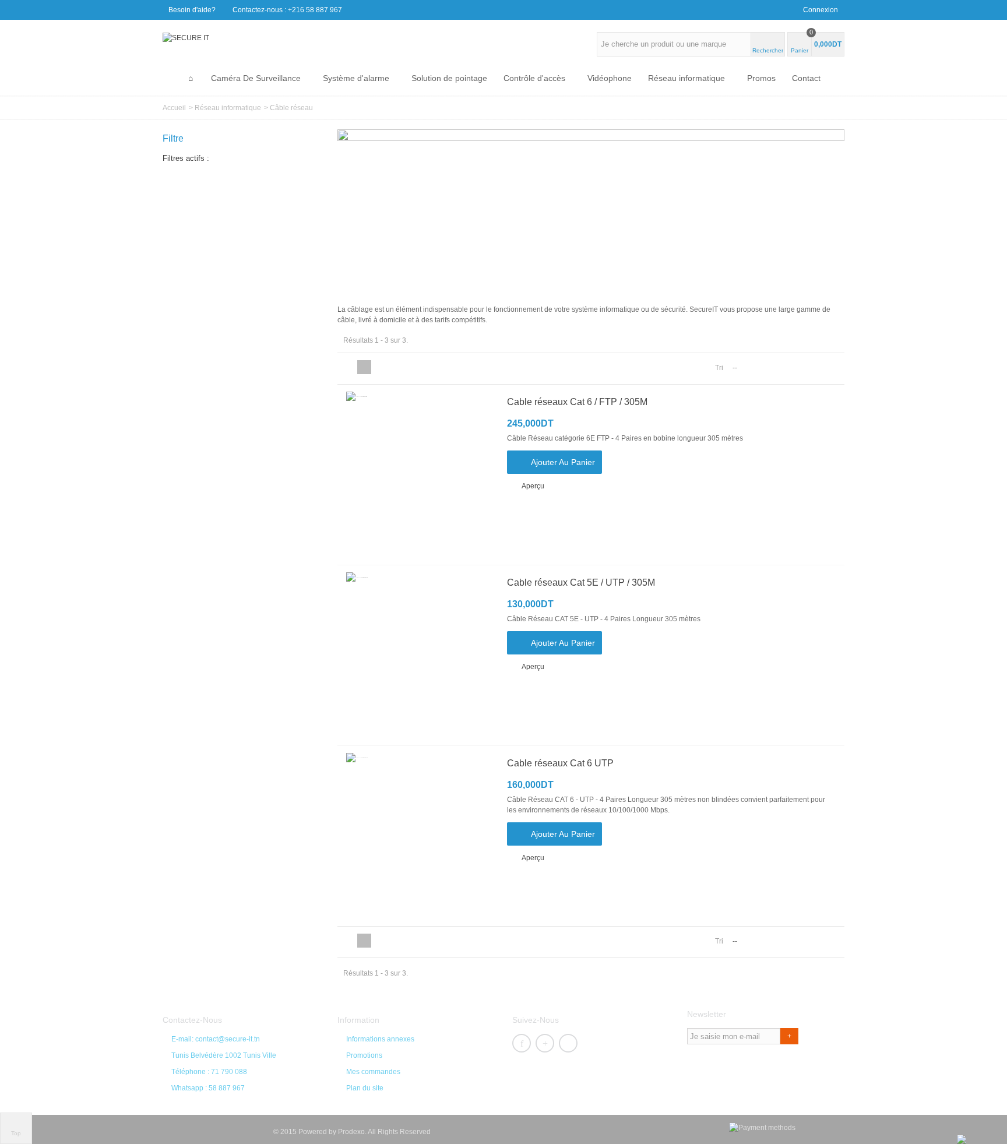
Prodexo (351, 1132)
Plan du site (364, 1088)
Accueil (174, 108)
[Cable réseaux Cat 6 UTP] (419, 836)
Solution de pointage (449, 78)
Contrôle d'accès (534, 78)
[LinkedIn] (568, 1043)
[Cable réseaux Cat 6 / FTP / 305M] (419, 475)
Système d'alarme (356, 78)
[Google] (545, 1043)
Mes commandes (373, 1072)
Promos (761, 78)
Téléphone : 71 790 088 (209, 1072)
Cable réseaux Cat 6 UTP (560, 763)
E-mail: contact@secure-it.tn (215, 1039)
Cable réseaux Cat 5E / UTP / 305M (581, 582)
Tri (719, 368)
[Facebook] (521, 1043)
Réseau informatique (686, 78)
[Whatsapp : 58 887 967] (961, 1139)
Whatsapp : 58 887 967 (208, 1088)
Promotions (364, 1055)
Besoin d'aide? (192, 10)
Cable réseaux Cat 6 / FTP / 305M (577, 402)
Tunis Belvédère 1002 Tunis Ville (223, 1055)
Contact (806, 78)
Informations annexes (380, 1039)
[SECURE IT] (186, 37)
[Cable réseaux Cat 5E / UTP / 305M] (419, 655)
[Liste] (364, 367)
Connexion (820, 10)
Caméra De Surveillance (256, 78)
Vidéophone (609, 78)
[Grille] (350, 367)
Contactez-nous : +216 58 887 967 (287, 10)
